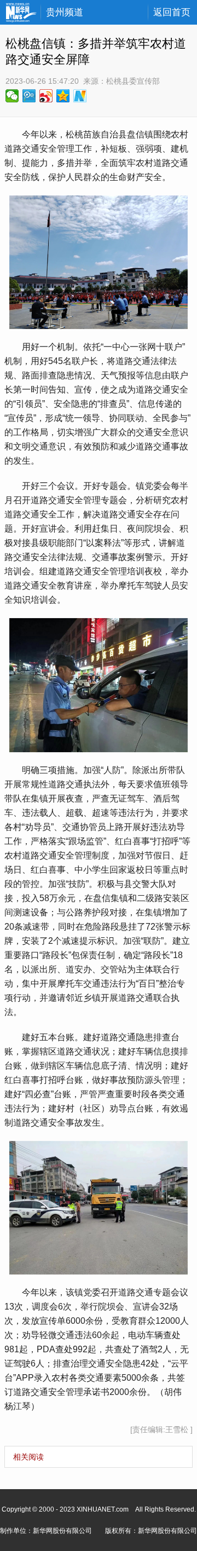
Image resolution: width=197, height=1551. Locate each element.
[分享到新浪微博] (46, 95)
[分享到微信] (12, 95)
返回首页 (171, 12)
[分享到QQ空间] (63, 95)
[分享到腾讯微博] (29, 95)
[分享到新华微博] (80, 95)
